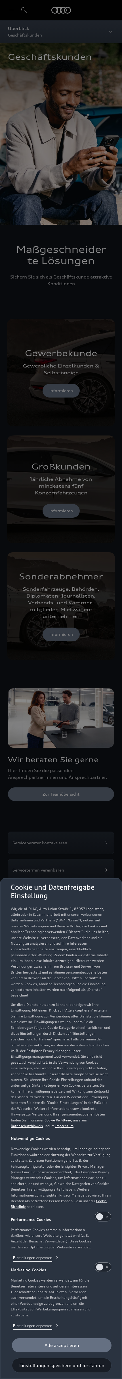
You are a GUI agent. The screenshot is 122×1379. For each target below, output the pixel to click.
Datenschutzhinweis (27, 1126)
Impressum (64, 1126)
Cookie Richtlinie (58, 1120)
